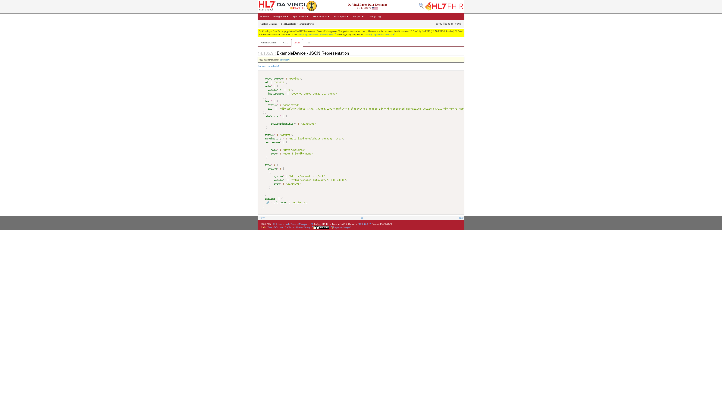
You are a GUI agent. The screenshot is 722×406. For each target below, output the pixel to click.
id (266, 82)
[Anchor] (351, 53)
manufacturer (274, 138)
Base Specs (340, 16)
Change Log (374, 16)
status (272, 105)
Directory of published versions (378, 34)
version (279, 180)
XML (285, 42)
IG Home (264, 16)
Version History (303, 227)
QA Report (289, 227)
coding (272, 168)
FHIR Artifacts (320, 16)
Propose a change (341, 227)
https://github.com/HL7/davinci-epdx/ (317, 34)
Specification (299, 16)
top (362, 218)
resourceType (274, 78)
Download (272, 66)
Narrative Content (268, 42)
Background (279, 16)
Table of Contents (275, 227)
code (277, 183)
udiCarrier (272, 116)
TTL (308, 42)
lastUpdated (276, 93)
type (274, 153)
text (268, 101)
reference (279, 202)
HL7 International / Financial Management (292, 224)
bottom (448, 23)
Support (357, 16)
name (274, 149)
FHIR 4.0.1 (363, 224)
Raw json (262, 66)
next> (458, 23)
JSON (297, 42)
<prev (438, 23)
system (278, 176)
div (270, 108)
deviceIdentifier (283, 123)
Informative (285, 59)
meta (268, 86)
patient (270, 198)
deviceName (272, 142)
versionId (274, 90)
